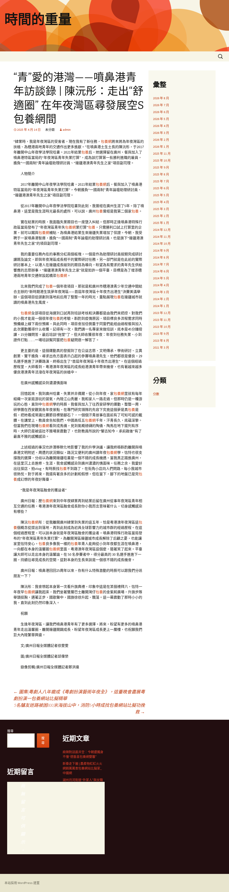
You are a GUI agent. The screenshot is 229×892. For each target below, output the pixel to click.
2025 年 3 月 (161, 209)
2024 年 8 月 (161, 257)
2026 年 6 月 (161, 112)
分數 (156, 394)
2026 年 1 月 (161, 147)
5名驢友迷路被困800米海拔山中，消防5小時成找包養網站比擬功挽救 (79, 708)
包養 (85, 152)
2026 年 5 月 (161, 119)
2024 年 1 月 (161, 306)
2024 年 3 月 (161, 292)
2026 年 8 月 (161, 98)
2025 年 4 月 (161, 202)
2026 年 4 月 (161, 126)
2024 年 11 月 (162, 237)
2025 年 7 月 (161, 181)
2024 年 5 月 (161, 278)
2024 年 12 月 (162, 230)
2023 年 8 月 (161, 341)
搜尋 (10, 731)
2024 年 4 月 (161, 285)
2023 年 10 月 (162, 327)
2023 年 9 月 (161, 334)
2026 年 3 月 (161, 133)
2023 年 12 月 (162, 313)
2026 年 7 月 (161, 105)
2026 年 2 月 (161, 140)
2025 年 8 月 (161, 174)
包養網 (106, 141)
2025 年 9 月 (161, 167)
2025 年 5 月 (161, 195)
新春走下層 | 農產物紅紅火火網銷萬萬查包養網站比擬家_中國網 (82, 768)
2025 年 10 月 (162, 160)
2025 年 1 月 (161, 223)
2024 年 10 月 (162, 244)
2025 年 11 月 (162, 153)
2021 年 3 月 (161, 347)
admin (67, 130)
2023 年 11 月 (162, 320)
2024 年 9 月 (161, 250)
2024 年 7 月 (161, 264)
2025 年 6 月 (161, 188)
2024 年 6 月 (161, 271)
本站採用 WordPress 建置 (22, 883)
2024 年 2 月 (161, 299)
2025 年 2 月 (161, 216)
